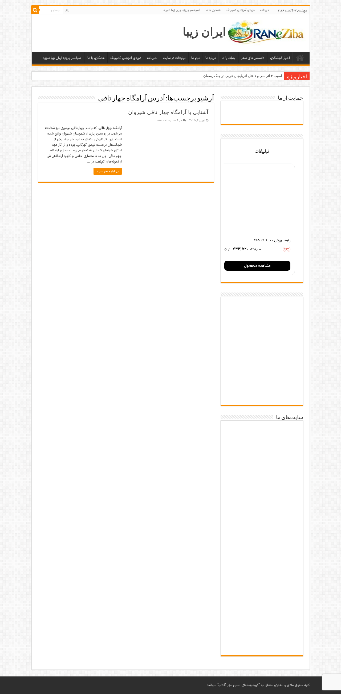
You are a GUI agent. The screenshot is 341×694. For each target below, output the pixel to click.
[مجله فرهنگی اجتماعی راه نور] (262, 494)
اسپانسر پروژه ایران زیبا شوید (181, 10)
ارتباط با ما (229, 58)
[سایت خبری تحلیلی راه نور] (262, 520)
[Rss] (67, 10)
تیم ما (195, 58)
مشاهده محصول (257, 266)
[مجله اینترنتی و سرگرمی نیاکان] (262, 466)
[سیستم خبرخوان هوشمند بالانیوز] (262, 585)
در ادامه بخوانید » (108, 171)
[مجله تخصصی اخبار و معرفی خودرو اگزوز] (262, 553)
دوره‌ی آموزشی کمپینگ (240, 10)
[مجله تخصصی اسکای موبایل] (262, 614)
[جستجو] (35, 10)
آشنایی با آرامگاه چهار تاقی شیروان (168, 112)
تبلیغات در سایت (174, 58)
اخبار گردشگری (280, 58)
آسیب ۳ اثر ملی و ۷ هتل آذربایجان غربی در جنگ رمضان (242, 76)
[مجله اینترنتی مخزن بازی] (262, 436)
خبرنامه (265, 10)
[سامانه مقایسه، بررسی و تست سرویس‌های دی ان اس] (262, 641)
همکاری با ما (213, 10)
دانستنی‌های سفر (252, 58)
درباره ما (210, 58)
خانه (300, 57)
